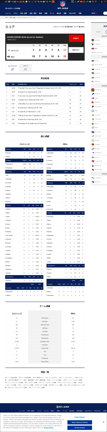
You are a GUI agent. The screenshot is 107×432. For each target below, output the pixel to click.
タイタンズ (97, 181)
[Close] (103, 422)
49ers (12, 57)
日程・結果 (23, 13)
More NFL (97, 411)
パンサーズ (97, 69)
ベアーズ (97, 140)
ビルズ (96, 98)
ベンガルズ (97, 144)
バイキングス (98, 119)
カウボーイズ (98, 165)
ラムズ (96, 127)
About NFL (72, 13)
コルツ (96, 110)
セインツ (97, 123)
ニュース (8, 13)
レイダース (97, 40)
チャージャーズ (98, 52)
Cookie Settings (80, 417)
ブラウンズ (97, 102)
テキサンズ (97, 44)
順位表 (59, 13)
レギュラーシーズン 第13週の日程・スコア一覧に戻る (68, 26)
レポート (25, 66)
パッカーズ (97, 77)
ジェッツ (97, 60)
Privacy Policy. (49, 427)
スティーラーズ (98, 64)
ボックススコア (12, 66)
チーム (52, 13)
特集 (80, 13)
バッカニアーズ (98, 161)
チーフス (97, 157)
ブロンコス (97, 81)
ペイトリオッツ (98, 152)
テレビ (46, 411)
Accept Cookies (80, 427)
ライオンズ (97, 93)
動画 (40, 13)
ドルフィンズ (14, 50)
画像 (46, 13)
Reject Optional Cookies (80, 422)
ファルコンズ (98, 106)
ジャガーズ (97, 73)
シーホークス (98, 177)
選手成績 (79, 411)
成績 (65, 13)
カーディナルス (98, 169)
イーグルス (97, 148)
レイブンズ (97, 115)
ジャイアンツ (98, 132)
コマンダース (98, 89)
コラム (15, 13)
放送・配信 (33, 13)
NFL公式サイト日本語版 (12, 8)
